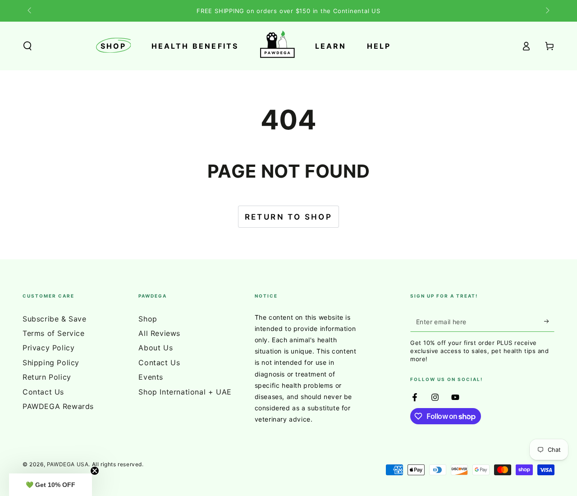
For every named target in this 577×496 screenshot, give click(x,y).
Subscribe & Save (55, 318)
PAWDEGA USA (68, 464)
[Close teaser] (94, 470)
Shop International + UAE (184, 391)
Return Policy (47, 376)
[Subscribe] (549, 321)
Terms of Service (54, 333)
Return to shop (289, 216)
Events (150, 376)
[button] (27, 46)
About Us (155, 347)
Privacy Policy (48, 347)
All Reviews (159, 333)
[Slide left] (30, 11)
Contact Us (43, 391)
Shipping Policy (51, 362)
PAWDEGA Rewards (58, 406)
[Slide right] (546, 11)
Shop (147, 318)
